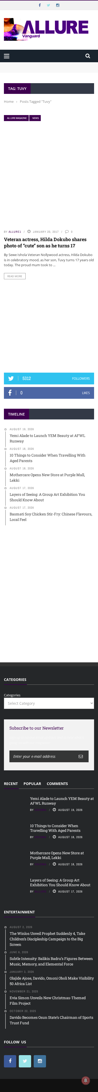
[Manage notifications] (86, 1080)
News (35, 118)
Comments (57, 783)
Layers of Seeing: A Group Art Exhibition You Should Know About (60, 882)
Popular (32, 783)
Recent (11, 783)
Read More (14, 276)
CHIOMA (41, 810)
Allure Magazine (17, 118)
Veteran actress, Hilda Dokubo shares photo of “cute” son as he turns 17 (45, 242)
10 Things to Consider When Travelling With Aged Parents (55, 828)
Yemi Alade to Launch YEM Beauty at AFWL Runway (47, 64)
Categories (12, 695)
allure (41, 891)
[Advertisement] (49, 326)
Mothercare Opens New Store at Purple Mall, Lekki (57, 855)
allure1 (15, 232)
